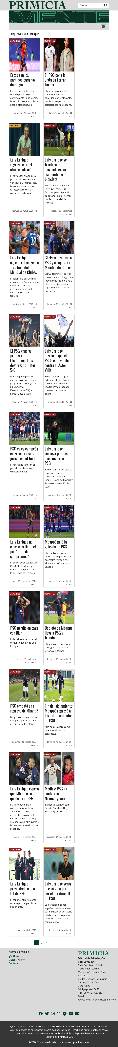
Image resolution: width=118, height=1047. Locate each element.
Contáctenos (16, 963)
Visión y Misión (17, 959)
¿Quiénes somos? (18, 956)
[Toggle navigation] (103, 26)
